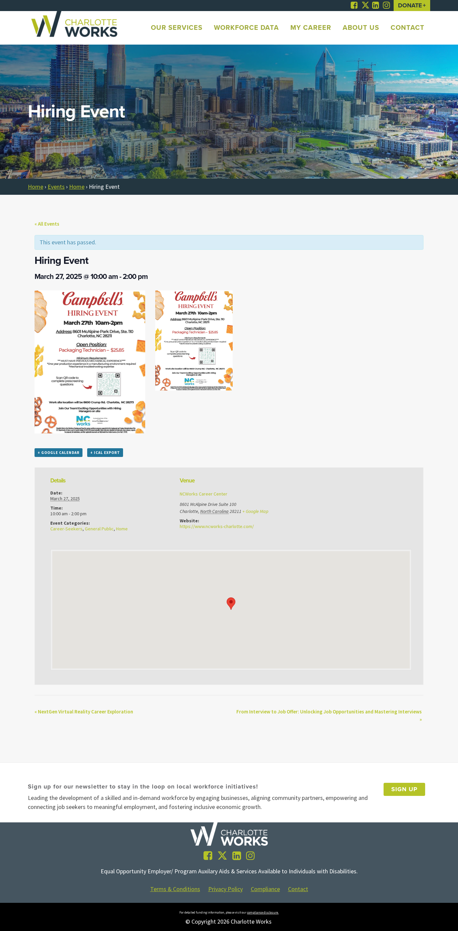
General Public (99, 529)
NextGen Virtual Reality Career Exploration (84, 711)
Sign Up (404, 789)
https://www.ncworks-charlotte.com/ (217, 526)
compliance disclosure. (263, 912)
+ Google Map (255, 511)
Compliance (265, 889)
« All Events (47, 224)
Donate (410, 5)
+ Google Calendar (58, 452)
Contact (298, 889)
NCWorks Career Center (203, 494)
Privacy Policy (225, 889)
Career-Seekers (66, 529)
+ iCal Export (105, 452)
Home (35, 186)
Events (56, 186)
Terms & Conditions (175, 889)
